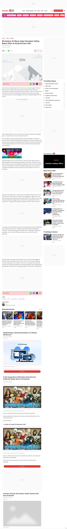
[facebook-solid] (34, 84)
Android (37, 266)
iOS (16, 232)
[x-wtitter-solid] (37, 84)
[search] (52, 10)
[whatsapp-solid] (31, 84)
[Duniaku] (8, 10)
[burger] (64, 10)
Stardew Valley (32, 95)
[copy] (40, 84)
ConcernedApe (17, 95)
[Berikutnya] (42, 317)
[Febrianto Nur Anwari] (3, 304)
